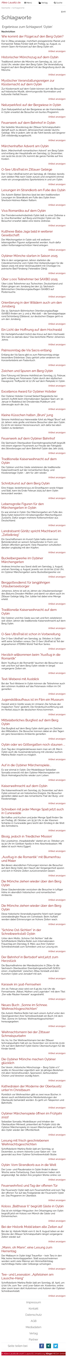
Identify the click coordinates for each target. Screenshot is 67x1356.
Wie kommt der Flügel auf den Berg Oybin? (32, 36)
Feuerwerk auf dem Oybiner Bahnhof (28, 438)
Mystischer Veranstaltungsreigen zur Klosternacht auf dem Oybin (27, 82)
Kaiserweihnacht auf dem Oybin (24, 786)
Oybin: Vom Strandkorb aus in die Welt (28, 1165)
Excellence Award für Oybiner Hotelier (28, 391)
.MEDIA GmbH (56, 1353)
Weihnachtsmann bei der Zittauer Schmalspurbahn (25, 1034)
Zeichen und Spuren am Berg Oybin (27, 371)
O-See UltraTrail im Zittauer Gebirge (26, 169)
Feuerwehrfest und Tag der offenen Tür (29, 1185)
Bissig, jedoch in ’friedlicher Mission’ (26, 836)
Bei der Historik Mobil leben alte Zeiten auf (32, 1227)
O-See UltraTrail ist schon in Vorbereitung (30, 634)
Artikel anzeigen (57, 51)
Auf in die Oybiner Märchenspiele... (26, 765)
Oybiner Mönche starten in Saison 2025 (29, 256)
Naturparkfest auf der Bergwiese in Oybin (31, 105)
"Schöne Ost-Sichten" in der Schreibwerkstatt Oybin (21, 932)
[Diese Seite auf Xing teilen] (48, 1345)
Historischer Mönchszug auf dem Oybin (29, 57)
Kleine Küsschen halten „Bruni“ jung (27, 415)
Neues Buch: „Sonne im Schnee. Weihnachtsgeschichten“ (24, 1007)
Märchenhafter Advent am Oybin (25, 146)
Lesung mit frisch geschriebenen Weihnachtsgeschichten (25, 1142)
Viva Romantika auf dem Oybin (23, 211)
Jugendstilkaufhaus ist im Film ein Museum (32, 699)
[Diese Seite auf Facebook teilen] (41, 1345)
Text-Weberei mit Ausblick (20, 679)
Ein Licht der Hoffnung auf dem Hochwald (31, 330)
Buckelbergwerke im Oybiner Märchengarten (22, 560)
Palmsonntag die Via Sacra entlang (26, 350)
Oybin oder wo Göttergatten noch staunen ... (33, 744)
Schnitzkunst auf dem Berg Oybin (25, 483)
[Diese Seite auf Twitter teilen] (55, 1345)
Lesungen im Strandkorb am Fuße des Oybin (33, 190)
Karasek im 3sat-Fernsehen (21, 984)
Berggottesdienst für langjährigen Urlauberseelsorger (25, 584)
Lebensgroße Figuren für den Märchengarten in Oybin (22, 506)
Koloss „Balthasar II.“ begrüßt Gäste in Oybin (32, 1206)
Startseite (5, 8)
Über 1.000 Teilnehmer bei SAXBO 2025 (29, 279)
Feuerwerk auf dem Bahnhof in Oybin (28, 123)
